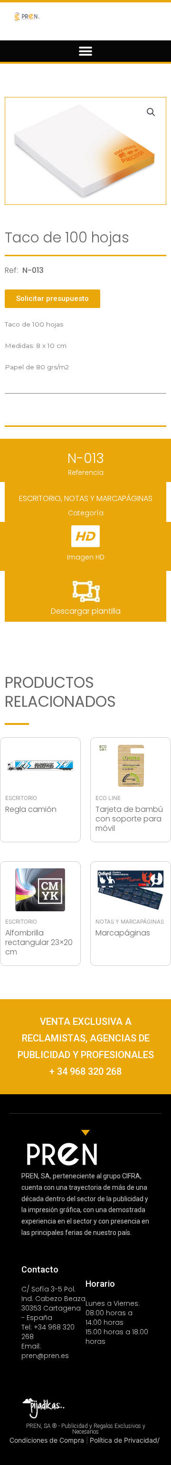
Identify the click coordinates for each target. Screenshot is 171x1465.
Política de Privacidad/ (125, 1440)
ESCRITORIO (40, 498)
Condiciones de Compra (48, 1440)
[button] (85, 51)
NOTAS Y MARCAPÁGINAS (108, 498)
